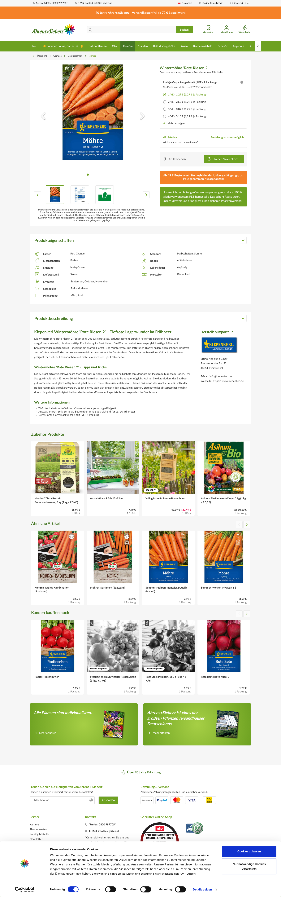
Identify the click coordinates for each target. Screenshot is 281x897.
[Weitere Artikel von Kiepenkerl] (219, 346)
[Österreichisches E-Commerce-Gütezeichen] (195, 828)
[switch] (110, 889)
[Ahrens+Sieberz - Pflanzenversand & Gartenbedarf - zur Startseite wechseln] (53, 30)
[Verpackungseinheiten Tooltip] (242, 83)
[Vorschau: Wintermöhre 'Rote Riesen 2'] (55, 194)
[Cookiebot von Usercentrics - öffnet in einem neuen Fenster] (24, 889)
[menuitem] (52, 3)
